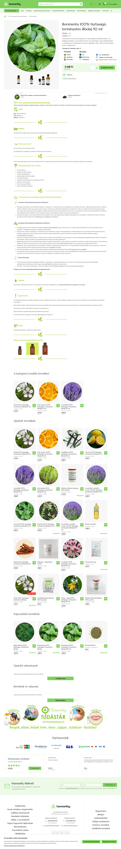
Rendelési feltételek (58, 10)
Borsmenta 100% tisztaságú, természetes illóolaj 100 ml (68, 647)
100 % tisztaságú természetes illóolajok (17, 16)
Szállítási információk (94, 10)
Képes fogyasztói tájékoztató (20, 823)
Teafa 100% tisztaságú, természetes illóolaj (21, 599)
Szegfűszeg (39, 217)
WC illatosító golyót (58, 266)
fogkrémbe (75, 249)
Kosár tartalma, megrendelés (20, 809)
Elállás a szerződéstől (20, 820)
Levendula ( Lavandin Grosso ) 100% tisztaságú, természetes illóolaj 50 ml (93, 490)
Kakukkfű (52, 247)
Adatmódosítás (101, 818)
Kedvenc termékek (101, 825)
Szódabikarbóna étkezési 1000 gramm (45, 599)
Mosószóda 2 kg (90, 562)
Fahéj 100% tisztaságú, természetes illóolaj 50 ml (22, 563)
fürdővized (73, 251)
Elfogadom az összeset (109, 841)
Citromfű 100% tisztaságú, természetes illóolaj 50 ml (22, 525)
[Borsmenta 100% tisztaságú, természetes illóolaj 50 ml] (18, 80)
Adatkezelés (20, 806)
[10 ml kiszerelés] (20, 348)
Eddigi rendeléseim (100, 821)
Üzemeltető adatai (20, 830)
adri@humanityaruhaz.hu (52, 825)
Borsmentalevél (90, 645)
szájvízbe (84, 249)
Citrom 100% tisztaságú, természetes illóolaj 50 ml (93, 453)
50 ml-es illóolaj (32, 16)
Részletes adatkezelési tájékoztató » (14, 845)
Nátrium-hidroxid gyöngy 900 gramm (69, 489)
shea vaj (81, 237)
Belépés (101, 814)
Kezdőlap (28, 10)
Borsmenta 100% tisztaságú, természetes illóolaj (45, 647)
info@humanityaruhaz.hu (70, 825)
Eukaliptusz (47, 217)
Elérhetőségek (81, 10)
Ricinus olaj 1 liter (90, 524)
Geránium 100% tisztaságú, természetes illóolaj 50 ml (68, 564)
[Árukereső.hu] (56, 746)
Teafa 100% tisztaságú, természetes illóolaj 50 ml (22, 406)
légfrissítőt (48, 264)
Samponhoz (20, 241)
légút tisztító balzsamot (51, 227)
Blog (22, 10)
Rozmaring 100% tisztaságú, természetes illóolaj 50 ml (45, 490)
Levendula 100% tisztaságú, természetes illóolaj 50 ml (68, 406)
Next (115, 763)
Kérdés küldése (60, 700)
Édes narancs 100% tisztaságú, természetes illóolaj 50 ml (45, 406)
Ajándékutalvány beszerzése (42, 10)
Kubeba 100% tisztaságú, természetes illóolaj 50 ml (45, 525)
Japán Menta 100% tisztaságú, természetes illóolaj (21, 647)
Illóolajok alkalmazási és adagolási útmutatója (72, 284)
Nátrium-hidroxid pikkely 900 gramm (93, 599)
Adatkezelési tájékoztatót (72, 788)
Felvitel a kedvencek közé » (69, 78)
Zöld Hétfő (106, 10)
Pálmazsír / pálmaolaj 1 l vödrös (45, 563)
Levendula (87, 237)
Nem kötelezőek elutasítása (91, 841)
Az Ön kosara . (111, 4)
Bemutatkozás (71, 10)
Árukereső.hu (56, 748)
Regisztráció (101, 811)
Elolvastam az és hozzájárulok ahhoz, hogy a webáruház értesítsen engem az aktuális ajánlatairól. (88, 788)
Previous (46, 763)
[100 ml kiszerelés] (45, 348)
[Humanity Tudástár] (53, 716)
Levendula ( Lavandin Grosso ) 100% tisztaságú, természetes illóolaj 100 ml (69, 527)
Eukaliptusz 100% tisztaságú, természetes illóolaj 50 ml (68, 454)
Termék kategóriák (11, 10)
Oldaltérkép (20, 833)
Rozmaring (64, 243)
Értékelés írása (60, 678)
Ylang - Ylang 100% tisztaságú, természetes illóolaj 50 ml (68, 600)
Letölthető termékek (101, 828)
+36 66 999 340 (52, 821)
